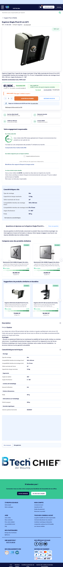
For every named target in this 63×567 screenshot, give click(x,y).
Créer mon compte (48, 7)
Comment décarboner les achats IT (43, 520)
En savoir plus (56, 90)
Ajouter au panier (27, 98)
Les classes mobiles (39, 526)
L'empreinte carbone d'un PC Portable (44, 524)
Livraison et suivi (38, 505)
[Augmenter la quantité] (11, 98)
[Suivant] (59, 48)
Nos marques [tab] (7, 445)
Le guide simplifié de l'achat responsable (44, 518)
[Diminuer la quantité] (5, 98)
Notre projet (8, 505)
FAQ (6, 526)
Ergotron (9, 327)
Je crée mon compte (39, 493)
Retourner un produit (39, 511)
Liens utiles (8, 518)
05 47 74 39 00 (10, 542)
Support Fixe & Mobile (10, 18)
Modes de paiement (39, 509)
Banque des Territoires (11, 533)
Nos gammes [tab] (17, 445)
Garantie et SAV (38, 507)
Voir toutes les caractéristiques (12, 218)
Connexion (59, 7)
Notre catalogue (9, 507)
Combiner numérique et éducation (43, 522)
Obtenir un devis (49, 98)
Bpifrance (7, 535)
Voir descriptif (27, 24)
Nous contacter (9, 520)
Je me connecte (23, 493)
